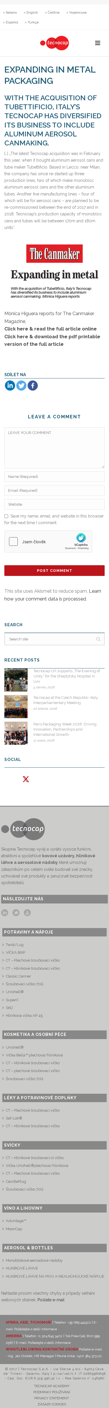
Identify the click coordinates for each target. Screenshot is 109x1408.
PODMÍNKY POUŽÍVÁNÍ (51, 1392)
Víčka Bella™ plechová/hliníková (34, 1055)
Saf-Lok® (14, 1118)
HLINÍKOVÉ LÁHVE (22, 1268)
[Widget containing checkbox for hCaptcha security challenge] (48, 542)
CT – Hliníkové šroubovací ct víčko (35, 1158)
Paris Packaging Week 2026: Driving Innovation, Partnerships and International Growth (65, 729)
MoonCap (14, 1229)
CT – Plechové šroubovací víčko (33, 960)
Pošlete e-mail (51, 1300)
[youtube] (27, 913)
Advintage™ (16, 1221)
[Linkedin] (10, 385)
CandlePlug (16, 1181)
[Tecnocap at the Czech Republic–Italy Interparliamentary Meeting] (16, 706)
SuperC (12, 1000)
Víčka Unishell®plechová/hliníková (37, 1165)
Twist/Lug (15, 945)
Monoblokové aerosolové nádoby (34, 1260)
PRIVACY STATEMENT (51, 1398)
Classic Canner (18, 976)
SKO (9, 1008)
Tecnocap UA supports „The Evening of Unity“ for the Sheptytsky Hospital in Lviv (66, 676)
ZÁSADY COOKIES (51, 1404)
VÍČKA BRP (15, 952)
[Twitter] (21, 385)
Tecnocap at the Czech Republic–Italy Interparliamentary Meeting (65, 700)
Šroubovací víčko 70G (24, 984)
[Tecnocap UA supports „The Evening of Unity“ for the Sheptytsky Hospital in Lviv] (16, 680)
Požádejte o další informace (35, 1329)
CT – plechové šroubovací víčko (33, 1071)
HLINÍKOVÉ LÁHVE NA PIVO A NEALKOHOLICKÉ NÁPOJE (55, 1276)
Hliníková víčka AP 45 (24, 1015)
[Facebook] (33, 385)
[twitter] (15, 913)
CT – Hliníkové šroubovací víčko (33, 968)
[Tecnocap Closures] (54, 43)
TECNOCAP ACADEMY (51, 1386)
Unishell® (15, 992)
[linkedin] (4, 913)
